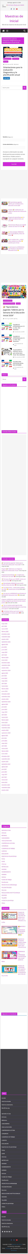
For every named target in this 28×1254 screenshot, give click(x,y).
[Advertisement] (14, 184)
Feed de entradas (6, 1101)
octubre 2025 (5, 639)
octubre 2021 (5, 761)
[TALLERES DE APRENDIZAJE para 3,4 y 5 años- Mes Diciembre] (7, 328)
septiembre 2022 (6, 733)
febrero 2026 (5, 631)
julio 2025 (4, 647)
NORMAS (4, 874)
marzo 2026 (5, 629)
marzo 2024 (5, 686)
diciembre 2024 (6, 662)
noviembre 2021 (6, 759)
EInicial (17, 64)
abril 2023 (4, 714)
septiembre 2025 (6, 642)
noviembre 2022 (6, 727)
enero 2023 (4, 722)
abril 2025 (4, 655)
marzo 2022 (5, 748)
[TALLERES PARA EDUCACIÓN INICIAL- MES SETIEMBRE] (7, 365)
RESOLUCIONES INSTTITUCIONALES (11, 892)
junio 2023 (4, 709)
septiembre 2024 (6, 670)
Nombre (8, 137)
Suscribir (14, 164)
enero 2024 (4, 691)
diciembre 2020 (6, 785)
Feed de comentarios (7, 1105)
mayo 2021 (4, 774)
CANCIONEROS (5, 838)
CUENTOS (4, 851)
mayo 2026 (4, 623)
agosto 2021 (5, 766)
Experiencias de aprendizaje (9, 856)
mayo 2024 (4, 681)
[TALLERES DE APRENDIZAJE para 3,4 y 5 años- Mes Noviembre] (7, 341)
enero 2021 (4, 782)
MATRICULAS (5, 866)
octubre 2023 (5, 699)
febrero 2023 (5, 720)
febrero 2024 (5, 688)
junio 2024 (4, 678)
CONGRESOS (5, 846)
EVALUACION (5, 853)
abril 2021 (4, 777)
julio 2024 (4, 675)
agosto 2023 (5, 704)
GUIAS (3, 861)
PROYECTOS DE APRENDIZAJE (9, 303)
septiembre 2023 (6, 701)
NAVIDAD (4, 869)
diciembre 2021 (6, 756)
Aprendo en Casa (7, 58)
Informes (4, 864)
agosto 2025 (5, 644)
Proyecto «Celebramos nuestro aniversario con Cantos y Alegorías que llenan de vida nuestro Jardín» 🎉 (14, 601)
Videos (3, 903)
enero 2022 (4, 753)
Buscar (24, 88)
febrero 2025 (5, 657)
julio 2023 (4, 707)
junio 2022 (4, 740)
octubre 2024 (5, 668)
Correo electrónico (10, 144)
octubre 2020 (5, 790)
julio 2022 (4, 738)
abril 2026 (4, 626)
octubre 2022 (5, 730)
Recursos (6, 61)
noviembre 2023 (6, 696)
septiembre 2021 (6, 764)
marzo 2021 (5, 779)
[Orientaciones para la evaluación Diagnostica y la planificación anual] (12, 52)
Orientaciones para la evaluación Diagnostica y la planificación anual (12, 71)
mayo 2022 (4, 743)
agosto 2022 (5, 735)
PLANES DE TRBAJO (7, 879)
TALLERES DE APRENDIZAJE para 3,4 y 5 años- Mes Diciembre (18, 327)
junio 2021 (4, 772)
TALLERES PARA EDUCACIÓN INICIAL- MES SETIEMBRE (18, 363)
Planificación (16, 58)
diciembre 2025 (6, 634)
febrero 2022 (5, 751)
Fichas (3, 859)
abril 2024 (4, 683)
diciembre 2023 (6, 694)
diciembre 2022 (6, 725)
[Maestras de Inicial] (3, 31)
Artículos (4, 833)
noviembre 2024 (6, 665)
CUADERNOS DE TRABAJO (8, 848)
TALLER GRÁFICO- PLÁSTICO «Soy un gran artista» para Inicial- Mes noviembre (19, 352)
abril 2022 (4, 746)
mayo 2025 (4, 652)
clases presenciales (8, 300)
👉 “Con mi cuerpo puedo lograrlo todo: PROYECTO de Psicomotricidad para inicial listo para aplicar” (14, 607)
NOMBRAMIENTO (6, 872)
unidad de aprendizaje (8, 900)
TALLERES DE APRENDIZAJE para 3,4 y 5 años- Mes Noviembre (18, 339)
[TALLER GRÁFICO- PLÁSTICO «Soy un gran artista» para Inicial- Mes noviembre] (7, 353)
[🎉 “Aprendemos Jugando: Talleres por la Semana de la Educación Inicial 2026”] (14, 291)
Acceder (4, 1098)
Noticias (4, 877)
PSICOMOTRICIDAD (7, 887)
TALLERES (18, 303)
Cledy (16, 318)
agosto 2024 (5, 673)
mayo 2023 (4, 712)
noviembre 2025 (6, 636)
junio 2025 (4, 649)
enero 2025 (4, 660)
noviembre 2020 (6, 787)
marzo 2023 (5, 717)
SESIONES (4, 895)
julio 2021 (4, 769)
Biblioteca (4, 835)
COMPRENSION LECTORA (8, 843)
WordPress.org (5, 1108)
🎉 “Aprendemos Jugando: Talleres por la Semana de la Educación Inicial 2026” (14, 311)
